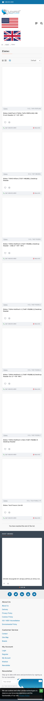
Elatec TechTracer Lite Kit (13, 505)
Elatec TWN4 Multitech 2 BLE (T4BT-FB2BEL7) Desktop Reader (20, 441)
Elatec (6, 108)
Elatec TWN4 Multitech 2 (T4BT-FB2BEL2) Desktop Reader (22, 310)
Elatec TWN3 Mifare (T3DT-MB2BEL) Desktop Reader (20, 179)
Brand (7, 44)
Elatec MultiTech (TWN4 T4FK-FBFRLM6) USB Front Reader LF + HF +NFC (20, 114)
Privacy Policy (24, 696)
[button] (19, 587)
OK (41, 691)
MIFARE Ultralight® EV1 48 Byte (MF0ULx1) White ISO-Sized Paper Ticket (22, 579)
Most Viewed (7, 534)
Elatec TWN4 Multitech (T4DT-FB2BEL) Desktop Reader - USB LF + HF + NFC (21, 245)
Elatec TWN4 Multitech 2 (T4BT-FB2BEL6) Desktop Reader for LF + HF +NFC (22, 375)
